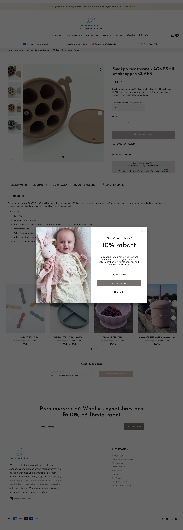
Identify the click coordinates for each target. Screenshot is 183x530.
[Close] (142, 231)
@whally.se (128, 257)
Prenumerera (119, 283)
